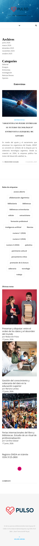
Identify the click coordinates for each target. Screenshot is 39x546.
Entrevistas (6, 70)
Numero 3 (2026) (12, 245)
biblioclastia (12, 203)
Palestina (28, 245)
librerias (30, 227)
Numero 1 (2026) (19, 233)
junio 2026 (6, 42)
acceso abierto (19, 192)
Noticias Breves (8, 75)
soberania (12, 268)
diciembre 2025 (8, 48)
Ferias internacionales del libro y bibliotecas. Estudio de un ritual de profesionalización (19, 435)
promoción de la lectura (19, 263)
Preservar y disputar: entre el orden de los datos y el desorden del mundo (18, 331)
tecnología (26, 268)
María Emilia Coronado (12, 162)
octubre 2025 (7, 53)
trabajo (19, 274)
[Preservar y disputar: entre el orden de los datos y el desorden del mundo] (19, 306)
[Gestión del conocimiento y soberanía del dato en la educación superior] (19, 358)
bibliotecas (27, 203)
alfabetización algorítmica (19, 198)
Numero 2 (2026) (19, 239)
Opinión (5, 78)
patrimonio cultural (19, 251)
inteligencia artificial (13, 227)
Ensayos (5, 67)
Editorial (5, 64)
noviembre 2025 (8, 51)
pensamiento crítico (19, 257)
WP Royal (26, 531)
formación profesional (19, 221)
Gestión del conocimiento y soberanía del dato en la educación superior (15, 383)
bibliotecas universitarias (19, 209)
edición (11, 215)
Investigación (7, 72)
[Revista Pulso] (19, 9)
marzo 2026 (6, 45)
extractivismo (25, 215)
